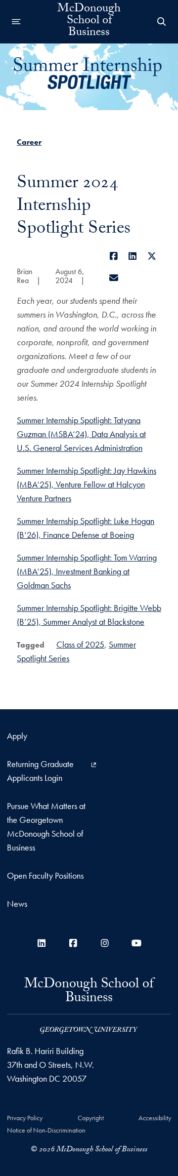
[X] (152, 256)
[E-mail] (114, 278)
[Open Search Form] (161, 21)
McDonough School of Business (89, 22)
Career (29, 142)
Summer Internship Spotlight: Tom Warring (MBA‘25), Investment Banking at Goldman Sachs (87, 571)
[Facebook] (114, 256)
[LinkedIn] (132, 256)
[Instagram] (105, 943)
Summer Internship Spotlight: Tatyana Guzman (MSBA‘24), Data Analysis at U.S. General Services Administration (81, 433)
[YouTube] (136, 943)
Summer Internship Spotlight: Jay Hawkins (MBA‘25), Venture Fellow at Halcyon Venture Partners (86, 484)
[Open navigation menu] (16, 21)
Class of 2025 (80, 644)
